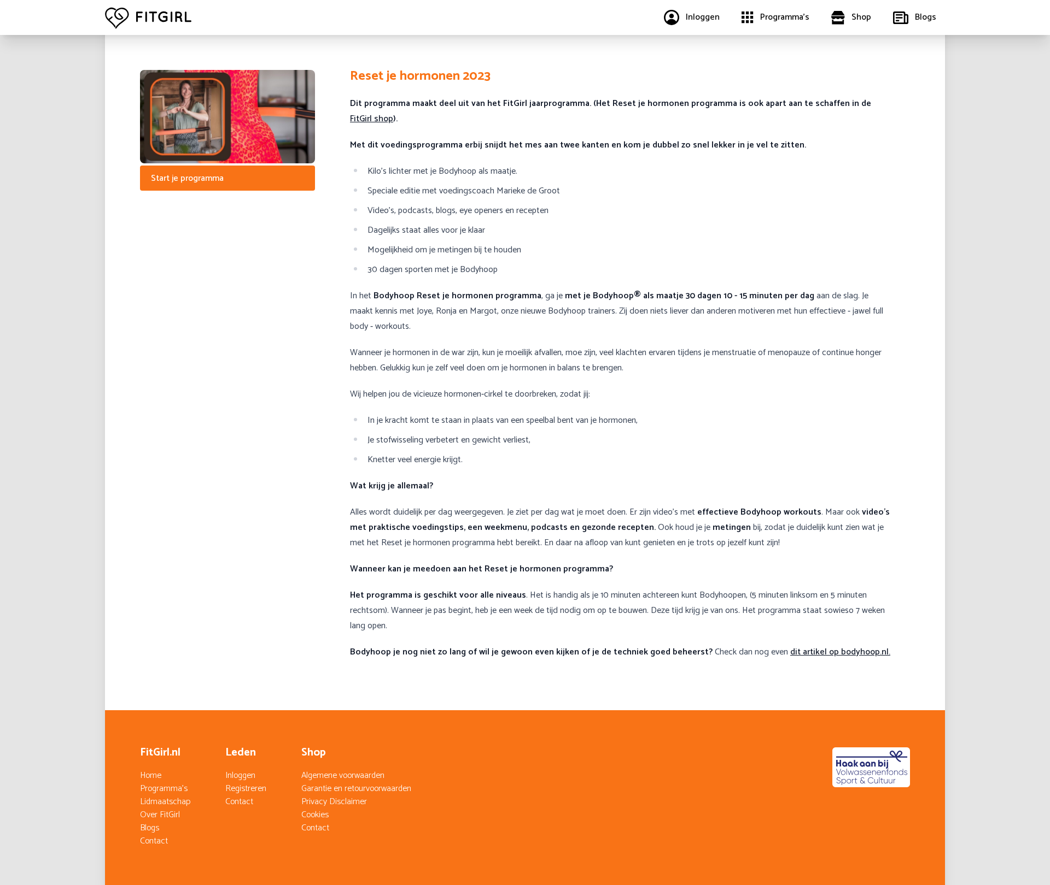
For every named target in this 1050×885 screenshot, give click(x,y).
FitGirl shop (371, 118)
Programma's (164, 788)
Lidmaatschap (165, 801)
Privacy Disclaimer (334, 801)
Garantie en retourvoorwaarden (356, 788)
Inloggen (240, 775)
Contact (154, 841)
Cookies (315, 814)
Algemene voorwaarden (342, 775)
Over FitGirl (160, 814)
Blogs (149, 828)
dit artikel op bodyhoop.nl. (840, 652)
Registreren (245, 788)
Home (150, 775)
